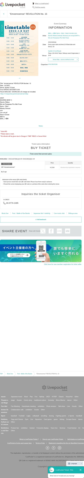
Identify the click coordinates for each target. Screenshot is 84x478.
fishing (62, 419)
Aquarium (38, 419)
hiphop (41, 396)
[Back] (3, 13)
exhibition (41, 406)
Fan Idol (4, 406)
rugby (28, 416)
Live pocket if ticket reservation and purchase (12, 5)
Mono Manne (60, 400)
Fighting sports (61, 416)
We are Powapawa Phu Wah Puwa (58, 38)
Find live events (40, 7)
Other (77, 396)
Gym (26, 419)
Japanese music (16, 396)
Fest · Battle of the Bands (21, 213)
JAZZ (48, 396)
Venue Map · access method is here (63, 59)
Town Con (54, 428)
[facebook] (55, 448)
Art (79, 428)
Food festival (71, 428)
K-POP (54, 396)
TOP (1, 374)
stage (13, 400)
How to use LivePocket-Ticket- (53, 439)
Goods (74, 406)
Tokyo (59, 51)
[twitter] (49, 448)
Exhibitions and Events (5, 430)
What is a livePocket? (42, 3)
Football (21, 416)
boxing (51, 416)
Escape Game (71, 419)
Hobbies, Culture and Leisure (5, 421)
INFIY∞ (77, 35)
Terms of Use (40, 443)
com (75, 33)
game (56, 419)
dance (69, 400)
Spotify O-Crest (52, 51)
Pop (31, 396)
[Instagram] (61, 448)
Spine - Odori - (60, 33)
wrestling (44, 416)
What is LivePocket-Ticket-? (29, 439)
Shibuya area (72, 213)
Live (68, 406)
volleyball (35, 416)
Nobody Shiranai (63, 35)
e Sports (71, 416)
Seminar (62, 428)
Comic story (28, 400)
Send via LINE (59, 231)
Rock (26, 396)
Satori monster (69, 33)
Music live (5, 213)
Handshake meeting (29, 406)
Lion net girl (71, 35)
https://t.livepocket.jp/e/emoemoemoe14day (14, 94)
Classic (61, 396)
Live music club (59, 213)
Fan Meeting (15, 406)
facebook (51, 231)
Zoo (31, 419)
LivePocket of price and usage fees (19, 443)
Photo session (51, 406)
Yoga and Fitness (17, 419)
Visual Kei (69, 396)
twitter (42, 231)
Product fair (15, 428)
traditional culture (40, 400)
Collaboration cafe (17, 410)
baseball (14, 416)
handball (79, 416)
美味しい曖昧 (52, 33)
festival (32, 428)
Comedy (51, 400)
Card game (48, 419)
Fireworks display (43, 428)
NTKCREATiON (52, 64)
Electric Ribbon (52, 35)
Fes (36, 396)
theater (19, 400)
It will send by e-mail (67, 231)
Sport (3, 416)
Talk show (61, 406)
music (3, 396)
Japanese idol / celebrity (41, 213)
